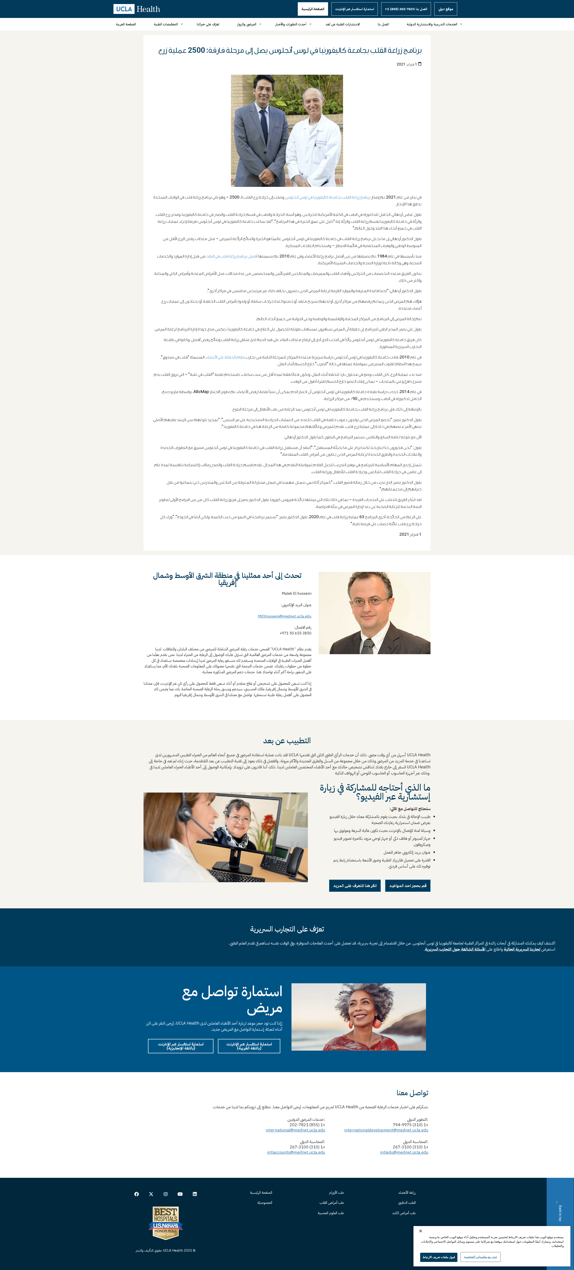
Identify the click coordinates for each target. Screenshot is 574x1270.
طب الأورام (336, 1192)
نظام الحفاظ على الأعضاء (225, 357)
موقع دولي (445, 9)
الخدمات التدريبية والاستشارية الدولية (432, 24)
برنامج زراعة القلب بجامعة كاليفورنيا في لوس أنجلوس (328, 197)
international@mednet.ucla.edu (295, 1130)
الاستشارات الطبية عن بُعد (343, 24)
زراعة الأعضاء (407, 1192)
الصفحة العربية (126, 24)
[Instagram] (165, 1194)
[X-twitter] (151, 1194)
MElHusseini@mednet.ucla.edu (284, 616)
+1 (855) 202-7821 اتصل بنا (406, 9)
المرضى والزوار (246, 24)
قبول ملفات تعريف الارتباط (439, 1257)
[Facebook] (136, 1194)
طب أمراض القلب (332, 1202)
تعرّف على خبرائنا (208, 24)
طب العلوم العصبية (331, 1213)
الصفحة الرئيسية (313, 9)
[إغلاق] (421, 1231)
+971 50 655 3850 (294, 633)
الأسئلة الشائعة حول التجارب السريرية (455, 949)
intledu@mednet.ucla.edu (404, 1152)
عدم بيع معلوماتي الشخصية (480, 1257)
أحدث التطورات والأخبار (291, 24)
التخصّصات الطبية (166, 24)
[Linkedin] (194, 1194)
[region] (491, 1246)
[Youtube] (180, 1194)
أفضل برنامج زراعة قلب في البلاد (232, 256)
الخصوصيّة (264, 1202)
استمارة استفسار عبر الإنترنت (354, 9)
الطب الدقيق (407, 1202)
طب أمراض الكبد (404, 1213)
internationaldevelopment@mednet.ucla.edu (386, 1130)
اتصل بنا (383, 24)
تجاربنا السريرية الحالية (522, 949)
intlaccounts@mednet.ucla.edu (296, 1152)
